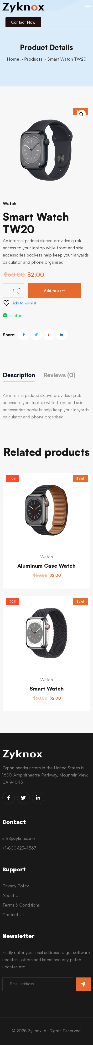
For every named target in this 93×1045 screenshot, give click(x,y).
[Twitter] (36, 334)
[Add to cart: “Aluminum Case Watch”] (9, 534)
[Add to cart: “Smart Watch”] (9, 657)
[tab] (19, 375)
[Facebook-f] (8, 798)
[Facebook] (23, 334)
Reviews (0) (59, 375)
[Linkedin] (61, 334)
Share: (9, 334)
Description (19, 375)
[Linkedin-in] (38, 798)
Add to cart (54, 290)
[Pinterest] (49, 334)
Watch (9, 203)
